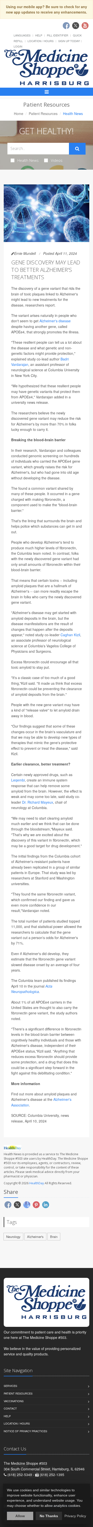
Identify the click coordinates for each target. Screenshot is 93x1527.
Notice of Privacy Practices (25, 1431)
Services (10, 1386)
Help (38, 35)
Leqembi (18, 780)
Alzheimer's (35, 1236)
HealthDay (36, 1183)
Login (18, 46)
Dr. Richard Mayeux (37, 802)
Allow (20, 1516)
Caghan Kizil (70, 634)
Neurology (13, 1236)
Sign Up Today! (69, 41)
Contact (10, 1408)
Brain (54, 1236)
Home (18, 113)
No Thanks (49, 1516)
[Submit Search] (77, 149)
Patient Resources (43, 113)
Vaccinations (14, 1401)
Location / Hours (41, 41)
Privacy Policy (75, 1516)
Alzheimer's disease (55, 320)
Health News (28, 160)
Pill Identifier (57, 35)
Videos (56, 160)
